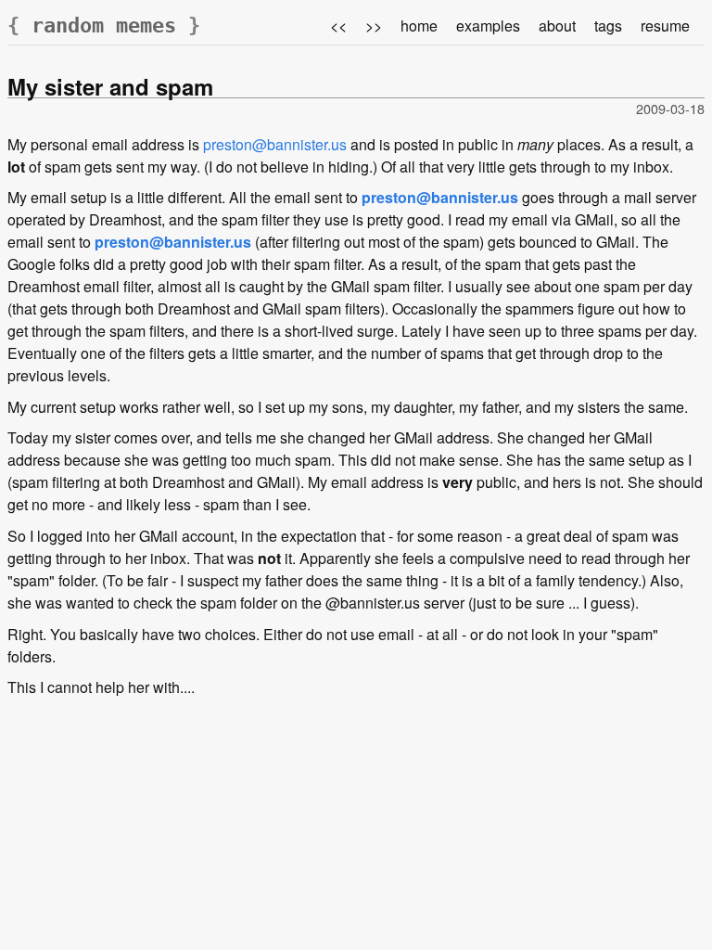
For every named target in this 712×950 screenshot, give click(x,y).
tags (608, 25)
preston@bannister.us (275, 144)
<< (338, 25)
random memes (104, 25)
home (419, 25)
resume (665, 25)
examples (488, 25)
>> (373, 25)
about (557, 25)
